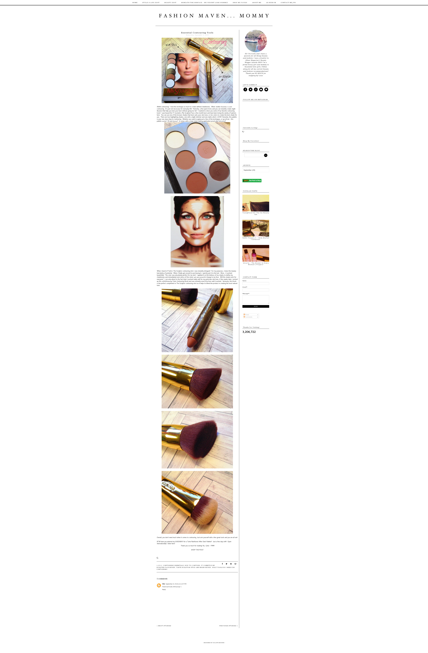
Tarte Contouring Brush (180, 281)
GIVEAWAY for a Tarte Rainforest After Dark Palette (193, 542)
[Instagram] (256, 89)
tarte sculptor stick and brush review (193, 567)
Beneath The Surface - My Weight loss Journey (204, 2)
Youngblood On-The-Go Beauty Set (256, 213)
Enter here (171, 544)
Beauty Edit (170, 2)
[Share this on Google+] (236, 564)
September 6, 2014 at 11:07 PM (176, 584)
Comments (248, 317)
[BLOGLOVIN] (266, 89)
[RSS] (250, 89)
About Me (256, 2)
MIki (163, 584)
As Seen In (271, 2)
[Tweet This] (227, 564)
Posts (247, 315)
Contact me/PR (288, 2)
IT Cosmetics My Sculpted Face (183, 113)
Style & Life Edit (151, 2)
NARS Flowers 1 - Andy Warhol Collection (255, 238)
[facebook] (245, 89)
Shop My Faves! (240, 2)
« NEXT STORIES (164, 626)
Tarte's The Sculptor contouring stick (180, 271)
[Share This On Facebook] (222, 564)
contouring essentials (173, 565)
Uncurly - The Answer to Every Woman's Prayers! (256, 263)
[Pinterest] (261, 89)
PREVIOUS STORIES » (228, 626)
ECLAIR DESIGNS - (219, 642)
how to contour (192, 565)
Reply (164, 589)
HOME (135, 2)
